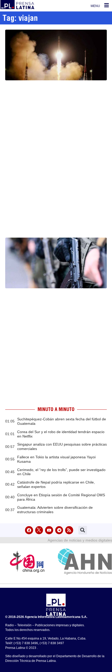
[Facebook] (29, 530)
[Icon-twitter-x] (39, 530)
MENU (95, 6)
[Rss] (69, 530)
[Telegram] (59, 530)
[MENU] (106, 5)
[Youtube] (49, 530)
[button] (82, 530)
